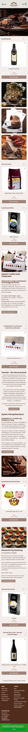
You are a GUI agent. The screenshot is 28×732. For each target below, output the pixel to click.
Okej (14, 729)
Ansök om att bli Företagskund (5, 699)
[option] (14, 60)
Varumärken (4, 690)
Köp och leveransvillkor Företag (19, 698)
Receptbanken (4, 696)
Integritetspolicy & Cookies (20, 701)
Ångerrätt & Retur (18, 703)
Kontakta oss (4, 694)
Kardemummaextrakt (14, 68)
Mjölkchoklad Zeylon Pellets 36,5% (14, 193)
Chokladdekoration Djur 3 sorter (14, 511)
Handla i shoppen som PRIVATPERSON (19, 706)
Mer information (14, 77)
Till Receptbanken (7, 451)
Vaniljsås (14, 618)
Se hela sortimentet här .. (9, 312)
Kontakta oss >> (14, 409)
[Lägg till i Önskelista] (25, 43)
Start (15, 688)
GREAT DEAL (4, 688)
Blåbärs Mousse (14, 237)
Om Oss (3, 692)
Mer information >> (20, 726)
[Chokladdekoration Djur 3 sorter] (3, 486)
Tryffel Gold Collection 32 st (14, 358)
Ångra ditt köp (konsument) (17, 695)
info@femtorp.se (5, 719)
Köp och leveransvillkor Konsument (19, 691)
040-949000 (4, 718)
